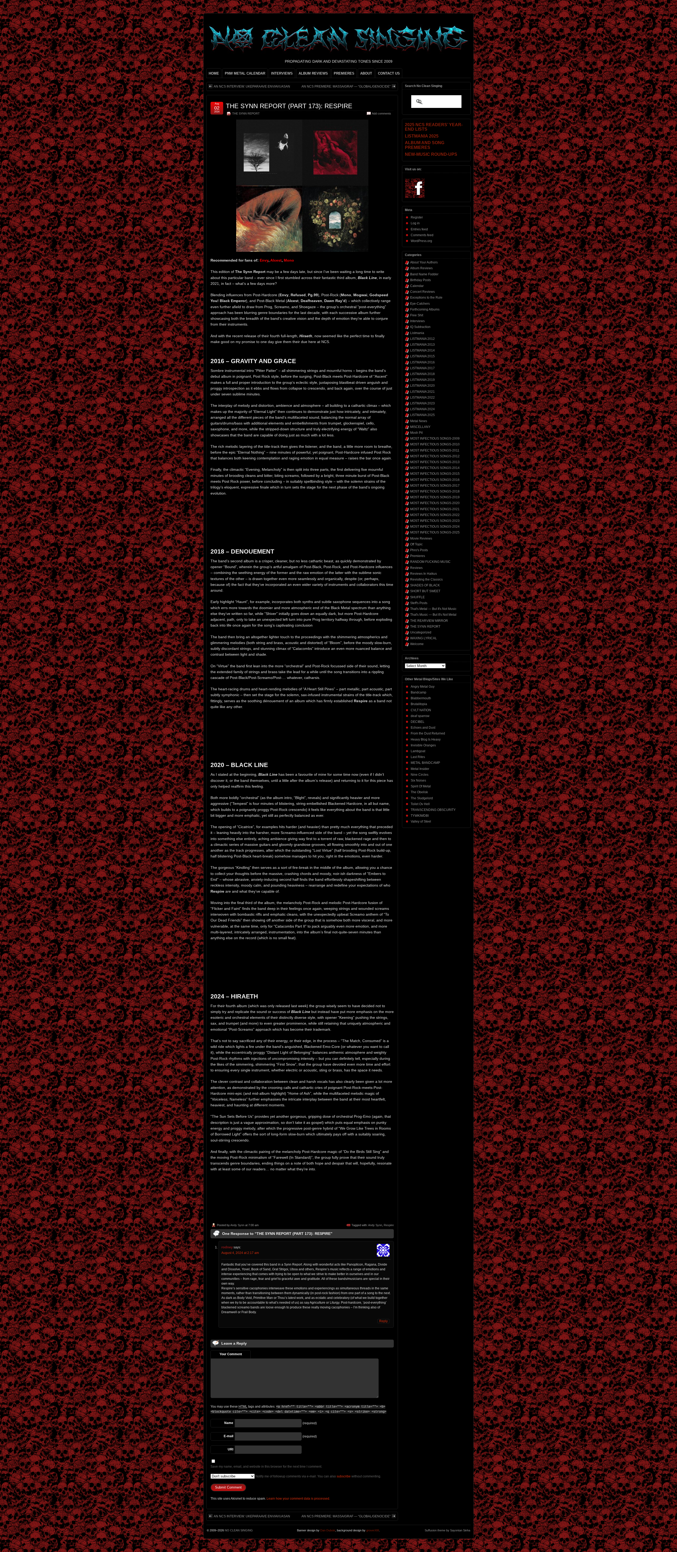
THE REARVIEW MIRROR (429, 621)
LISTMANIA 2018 (422, 374)
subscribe (344, 1476)
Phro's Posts (419, 550)
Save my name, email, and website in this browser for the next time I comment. (266, 1466)
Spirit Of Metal (421, 786)
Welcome (417, 644)
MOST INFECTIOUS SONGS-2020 (435, 503)
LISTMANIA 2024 (422, 409)
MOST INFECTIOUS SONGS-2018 (435, 491)
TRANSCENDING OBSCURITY (433, 810)
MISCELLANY (420, 427)
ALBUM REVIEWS (313, 73)
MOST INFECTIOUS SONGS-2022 (435, 515)
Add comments (381, 113)
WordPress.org (421, 241)
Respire (389, 1225)
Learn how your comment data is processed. (298, 1498)
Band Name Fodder (424, 274)
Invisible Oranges (423, 745)
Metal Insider (420, 769)
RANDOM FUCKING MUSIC (430, 562)
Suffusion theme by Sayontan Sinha (447, 1530)
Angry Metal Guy (422, 686)
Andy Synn (237, 1225)
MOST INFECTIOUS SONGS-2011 (434, 450)
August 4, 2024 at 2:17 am (240, 1253)
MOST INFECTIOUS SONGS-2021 (435, 509)
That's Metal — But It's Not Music (433, 609)
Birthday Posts (420, 280)
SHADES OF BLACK (425, 585)
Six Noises (418, 780)
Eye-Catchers (420, 303)
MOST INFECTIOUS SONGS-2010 (435, 444)
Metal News (418, 421)
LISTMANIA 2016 (422, 362)
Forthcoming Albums (425, 309)
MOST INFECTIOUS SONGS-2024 (435, 526)
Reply (383, 1321)
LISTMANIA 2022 (422, 397)
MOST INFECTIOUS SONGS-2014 (435, 468)
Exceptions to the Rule (426, 297)
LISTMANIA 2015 (422, 356)
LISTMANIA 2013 (422, 344)
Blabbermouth (421, 698)
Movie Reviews (421, 538)
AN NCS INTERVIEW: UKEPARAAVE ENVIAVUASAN (252, 86)
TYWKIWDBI (420, 816)
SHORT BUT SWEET (425, 591)
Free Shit (416, 315)
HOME (214, 73)
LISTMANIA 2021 (422, 392)
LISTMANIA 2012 (422, 339)
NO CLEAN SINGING (239, 1530)
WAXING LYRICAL (423, 638)
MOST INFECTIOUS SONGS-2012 (435, 456)
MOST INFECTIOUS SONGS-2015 (435, 474)
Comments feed (422, 235)
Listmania (417, 333)
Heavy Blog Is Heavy (426, 739)
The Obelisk (419, 792)
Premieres (417, 556)
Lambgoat (418, 751)
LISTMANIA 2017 (422, 368)
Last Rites (418, 757)
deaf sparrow (420, 716)
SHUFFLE (417, 597)
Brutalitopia (419, 704)
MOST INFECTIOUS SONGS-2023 (435, 521)
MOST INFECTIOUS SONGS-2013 (435, 462)
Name (228, 1423)
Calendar (417, 286)
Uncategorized (420, 632)
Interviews (417, 321)
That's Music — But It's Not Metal (433, 615)
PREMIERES (344, 73)
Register (417, 217)
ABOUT (366, 73)
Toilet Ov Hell (420, 804)
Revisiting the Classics (426, 579)
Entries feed (419, 229)
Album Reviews (421, 268)
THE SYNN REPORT (246, 113)
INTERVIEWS (282, 73)
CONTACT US (389, 73)
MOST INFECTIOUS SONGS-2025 (435, 532)
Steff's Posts (418, 603)
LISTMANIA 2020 (422, 385)
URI (230, 1449)
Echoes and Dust (423, 727)
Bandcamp (418, 692)
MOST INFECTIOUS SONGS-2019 (435, 497)
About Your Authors (424, 262)
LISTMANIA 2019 (422, 380)
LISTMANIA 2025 (422, 415)
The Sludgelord (422, 798)
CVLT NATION (421, 710)
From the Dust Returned (428, 733)
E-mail (228, 1436)
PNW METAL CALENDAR (245, 73)
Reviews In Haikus (423, 574)
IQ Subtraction (420, 327)
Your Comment (230, 1354)
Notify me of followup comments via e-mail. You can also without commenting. (318, 1476)
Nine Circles (419, 775)
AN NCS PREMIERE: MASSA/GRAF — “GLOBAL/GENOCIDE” (346, 86)
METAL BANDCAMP (425, 763)
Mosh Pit (416, 433)
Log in (415, 223)
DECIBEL (417, 722)
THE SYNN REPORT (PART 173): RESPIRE (289, 105)
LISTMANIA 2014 (422, 350)
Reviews (416, 568)
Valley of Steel (421, 821)
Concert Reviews (422, 292)
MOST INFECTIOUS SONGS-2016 (435, 480)
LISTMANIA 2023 (422, 403)
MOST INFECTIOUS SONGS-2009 (435, 438)
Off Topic (416, 544)
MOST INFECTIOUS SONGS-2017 (435, 485)
